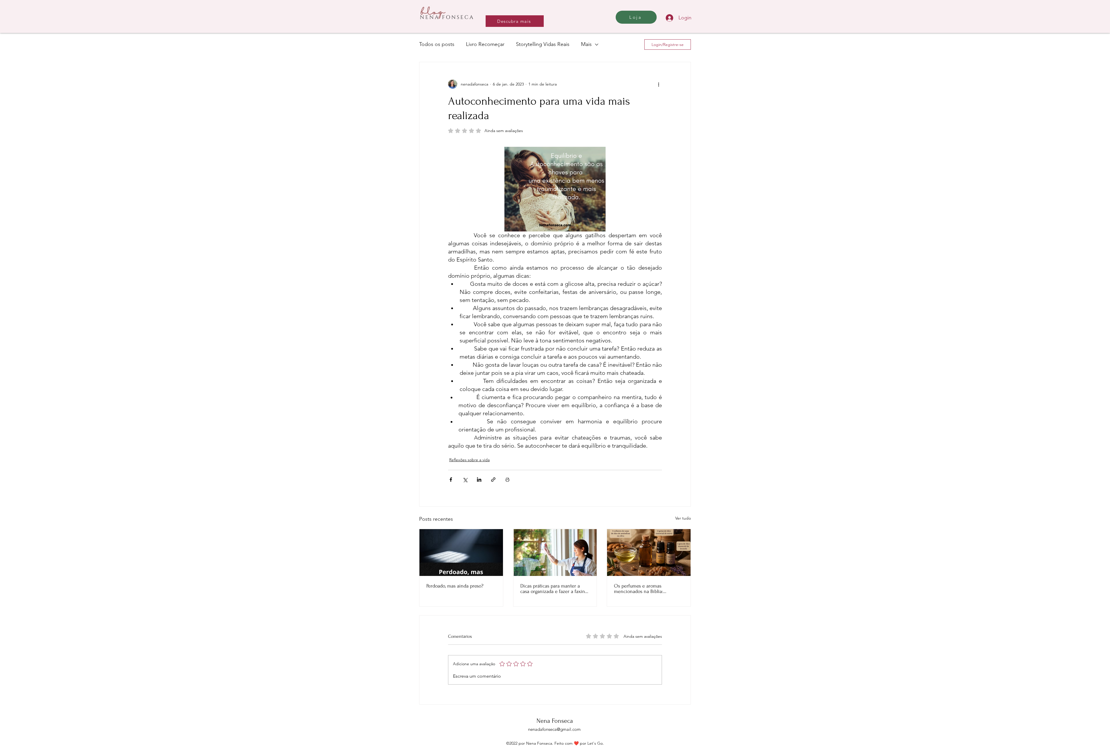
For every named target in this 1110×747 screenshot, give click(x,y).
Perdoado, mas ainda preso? (454, 586)
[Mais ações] (658, 84)
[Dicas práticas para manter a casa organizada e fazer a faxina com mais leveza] (555, 552)
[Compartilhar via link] (493, 479)
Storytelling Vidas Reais (542, 44)
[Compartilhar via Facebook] (451, 479)
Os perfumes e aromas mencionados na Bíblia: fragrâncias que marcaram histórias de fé (641, 588)
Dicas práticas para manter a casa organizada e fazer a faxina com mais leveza (553, 588)
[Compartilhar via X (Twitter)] (465, 479)
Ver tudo (683, 518)
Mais (586, 44)
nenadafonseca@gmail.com (554, 729)
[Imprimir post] (507, 479)
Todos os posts (436, 44)
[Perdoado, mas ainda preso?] (461, 552)
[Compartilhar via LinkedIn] (479, 479)
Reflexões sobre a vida (469, 459)
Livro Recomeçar (485, 44)
